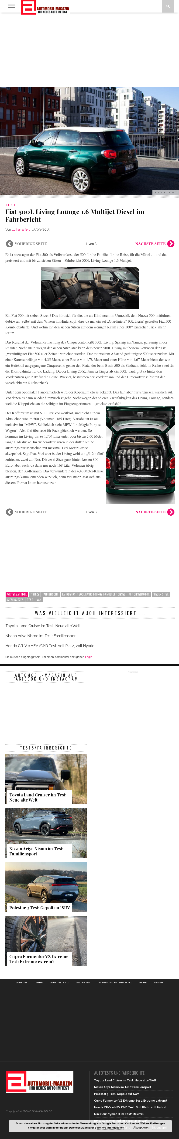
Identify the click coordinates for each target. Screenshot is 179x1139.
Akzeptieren (141, 1127)
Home (143, 983)
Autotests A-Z (59, 983)
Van (39, 600)
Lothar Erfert (21, 229)
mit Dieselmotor (139, 594)
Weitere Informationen (110, 1127)
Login (88, 657)
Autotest (22, 983)
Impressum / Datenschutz (115, 983)
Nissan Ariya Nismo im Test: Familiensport (41, 636)
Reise (39, 983)
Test (30, 600)
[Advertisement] (89, 49)
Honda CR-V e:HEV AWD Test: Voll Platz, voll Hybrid (50, 646)
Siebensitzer (15, 600)
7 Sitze (34, 594)
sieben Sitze (161, 594)
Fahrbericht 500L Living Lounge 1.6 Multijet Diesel (93, 594)
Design (158, 983)
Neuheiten (83, 983)
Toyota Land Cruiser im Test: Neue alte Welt (43, 626)
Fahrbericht (51, 594)
